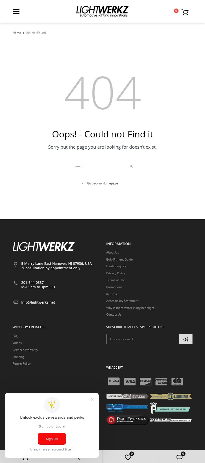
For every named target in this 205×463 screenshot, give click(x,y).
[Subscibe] (185, 339)
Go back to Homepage (102, 183)
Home (16, 33)
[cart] (186, 12)
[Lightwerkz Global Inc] (102, 11)
